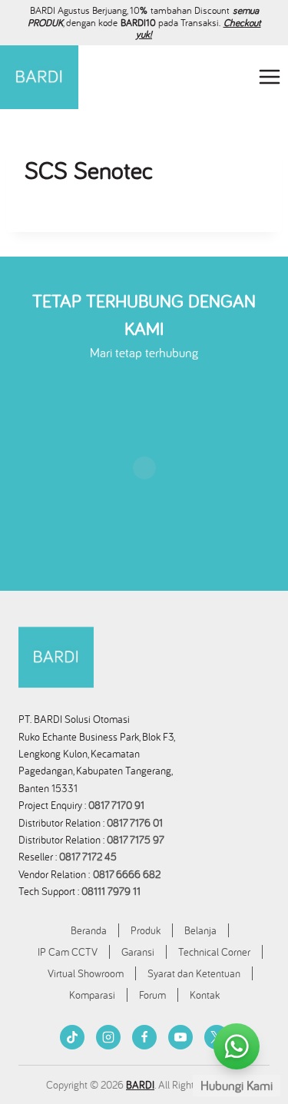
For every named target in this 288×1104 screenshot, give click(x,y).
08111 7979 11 (112, 891)
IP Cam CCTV (68, 952)
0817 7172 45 (88, 857)
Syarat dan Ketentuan (193, 973)
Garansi (137, 952)
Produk (146, 930)
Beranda (89, 930)
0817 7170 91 (116, 805)
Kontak (205, 995)
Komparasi (92, 995)
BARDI (140, 1085)
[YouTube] (180, 1037)
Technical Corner (214, 952)
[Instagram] (108, 1037)
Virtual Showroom (86, 973)
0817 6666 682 (127, 874)
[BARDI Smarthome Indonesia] (39, 77)
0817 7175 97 (135, 840)
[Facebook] (144, 1037)
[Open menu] (269, 77)
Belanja (200, 930)
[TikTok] (72, 1037)
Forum (152, 995)
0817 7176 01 (135, 823)
